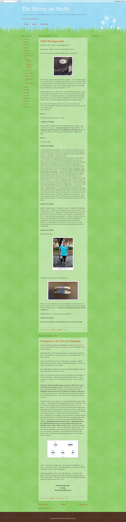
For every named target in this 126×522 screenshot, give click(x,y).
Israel (34, 24)
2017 (25, 53)
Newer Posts (43, 504)
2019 (25, 48)
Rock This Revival (65, 347)
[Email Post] (65, 330)
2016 (25, 87)
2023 (25, 39)
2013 (25, 95)
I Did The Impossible (52, 41)
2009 (25, 107)
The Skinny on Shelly (46, 8)
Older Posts (83, 504)
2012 (25, 98)
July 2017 (28, 70)
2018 (25, 50)
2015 (25, 90)
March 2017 (29, 76)
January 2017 (29, 83)
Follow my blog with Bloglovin (30, 19)
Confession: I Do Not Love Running (60, 341)
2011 (25, 101)
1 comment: (59, 330)
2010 (25, 104)
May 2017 (28, 73)
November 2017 (30, 56)
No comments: (60, 498)
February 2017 (29, 79)
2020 (25, 45)
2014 (25, 92)
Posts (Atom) (49, 508)
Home (26, 24)
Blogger (74, 518)
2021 (25, 42)
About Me (44, 24)
